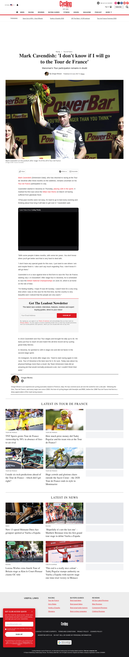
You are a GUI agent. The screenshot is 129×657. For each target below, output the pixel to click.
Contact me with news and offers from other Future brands (19, 629)
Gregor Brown (57, 74)
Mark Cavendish (24, 178)
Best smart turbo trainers (78, 608)
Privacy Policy (26, 642)
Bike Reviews (97, 604)
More (108, 12)
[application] (48, 229)
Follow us (64, 171)
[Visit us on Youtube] (124, 3)
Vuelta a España (54, 608)
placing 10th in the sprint (63, 189)
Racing (31, 12)
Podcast (98, 12)
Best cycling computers (78, 611)
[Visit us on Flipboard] (127, 3)
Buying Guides (53, 12)
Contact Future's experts (46, 631)
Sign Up (19, 634)
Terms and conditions (67, 631)
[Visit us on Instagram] (115, 3)
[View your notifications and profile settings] (17, 5)
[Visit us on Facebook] (121, 3)
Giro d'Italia (52, 604)
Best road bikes (75, 600)
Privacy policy (83, 631)
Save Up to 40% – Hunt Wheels (33, 18)
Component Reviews (99, 608)
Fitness (66, 12)
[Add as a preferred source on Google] (64, 642)
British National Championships (39, 281)
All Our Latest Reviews (100, 600)
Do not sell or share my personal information (72, 635)
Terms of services (44, 321)
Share (23, 171)
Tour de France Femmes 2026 (107, 18)
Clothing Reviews (98, 611)
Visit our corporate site (90, 650)
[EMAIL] (23, 381)
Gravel (76, 12)
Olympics (51, 611)
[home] (17, 12)
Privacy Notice (24, 322)
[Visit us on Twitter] (118, 3)
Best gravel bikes (76, 604)
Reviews (41, 12)
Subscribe (118, 7)
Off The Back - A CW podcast (80, 18)
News (22, 12)
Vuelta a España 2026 (57, 18)
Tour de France (67, 51)
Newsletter (75, 171)
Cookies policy (96, 631)
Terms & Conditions (17, 643)
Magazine (87, 12)
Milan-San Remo (49, 192)
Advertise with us (45, 635)
